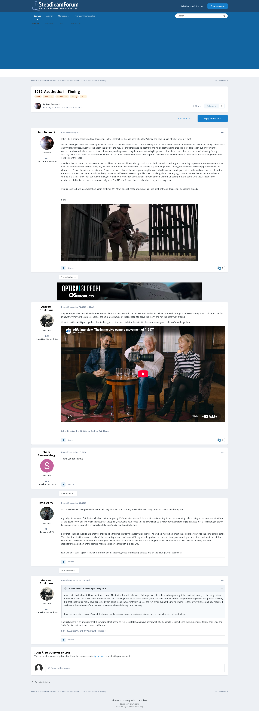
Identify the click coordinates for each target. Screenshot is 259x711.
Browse (37, 16)
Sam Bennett (53, 104)
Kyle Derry (46, 503)
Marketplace (64, 16)
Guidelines (50, 23)
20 (48, 336)
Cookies (143, 700)
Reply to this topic (213, 118)
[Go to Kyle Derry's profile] (47, 513)
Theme (115, 700)
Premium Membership (85, 16)
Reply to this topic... (60, 668)
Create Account (218, 6)
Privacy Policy (130, 700)
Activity (49, 16)
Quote (71, 268)
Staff (62, 23)
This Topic (212, 16)
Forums (35, 23)
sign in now (98, 656)
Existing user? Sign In (192, 6)
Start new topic (185, 118)
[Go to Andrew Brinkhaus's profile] (47, 320)
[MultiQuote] (63, 268)
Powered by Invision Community (129, 706)
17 (48, 158)
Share (197, 106)
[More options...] (222, 132)
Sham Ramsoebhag (46, 453)
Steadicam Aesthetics (72, 107)
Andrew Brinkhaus (46, 308)
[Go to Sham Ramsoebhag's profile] (47, 466)
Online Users (76, 23)
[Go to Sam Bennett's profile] (37, 106)
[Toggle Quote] (65, 588)
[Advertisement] (129, 48)
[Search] (224, 15)
